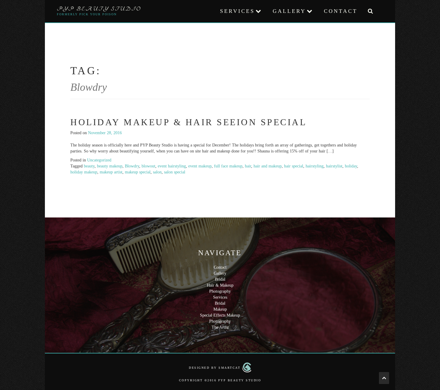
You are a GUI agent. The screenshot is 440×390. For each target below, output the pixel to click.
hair (248, 166)
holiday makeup (83, 172)
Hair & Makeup (220, 285)
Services (237, 11)
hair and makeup (268, 166)
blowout (148, 166)
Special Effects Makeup (220, 315)
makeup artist (111, 172)
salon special (174, 172)
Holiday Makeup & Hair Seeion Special (188, 122)
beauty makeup (109, 166)
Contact (340, 11)
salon (157, 172)
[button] (370, 11)
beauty (89, 166)
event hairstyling (172, 166)
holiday (351, 166)
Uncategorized (99, 160)
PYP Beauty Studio (99, 9)
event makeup (200, 166)
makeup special (138, 172)
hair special (293, 166)
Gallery (289, 11)
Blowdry (132, 166)
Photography (220, 291)
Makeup (220, 309)
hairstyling (315, 166)
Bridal (220, 279)
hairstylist (334, 166)
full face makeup (228, 166)
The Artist (220, 327)
